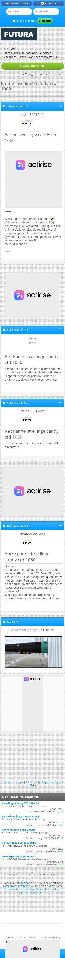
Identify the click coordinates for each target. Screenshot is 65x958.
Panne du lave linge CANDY (19, 829)
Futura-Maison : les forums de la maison (26, 52)
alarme (37, 892)
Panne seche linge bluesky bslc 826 (45, 783)
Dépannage (9, 57)
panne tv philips (13, 782)
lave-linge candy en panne (18, 856)
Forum (13, 48)
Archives (20, 937)
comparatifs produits (16, 886)
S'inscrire (48, 3)
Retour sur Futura (16, 3)
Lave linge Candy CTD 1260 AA (20, 803)
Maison (25, 883)
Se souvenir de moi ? (25, 20)
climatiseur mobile (16, 889)
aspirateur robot (39, 889)
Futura (9, 937)
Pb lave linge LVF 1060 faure (19, 843)
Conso (32, 937)
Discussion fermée (32, 66)
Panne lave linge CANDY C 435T (21, 816)
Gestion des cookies (49, 937)
